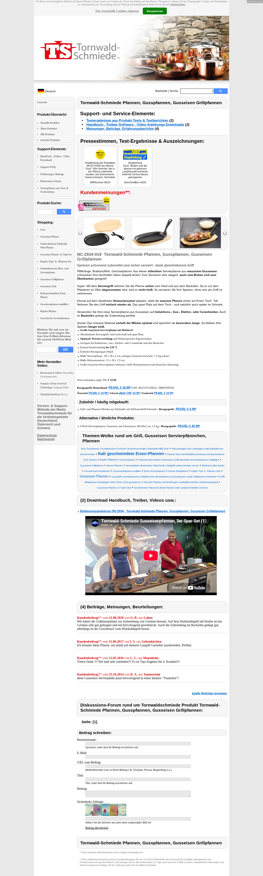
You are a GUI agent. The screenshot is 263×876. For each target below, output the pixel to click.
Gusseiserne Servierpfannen (55, 318)
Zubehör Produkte (50, 140)
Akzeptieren (154, 11)
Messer (54, 394)
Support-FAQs (48, 167)
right (225, 233)
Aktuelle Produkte (50, 122)
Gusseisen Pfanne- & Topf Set (56, 254)
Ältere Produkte (48, 128)
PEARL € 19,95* (164, 393)
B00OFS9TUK (166, 387)
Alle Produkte (47, 134)
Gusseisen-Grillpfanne (52, 279)
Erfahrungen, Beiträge (52, 174)
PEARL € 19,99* (119, 387)
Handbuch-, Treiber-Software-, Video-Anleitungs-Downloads (135, 125)
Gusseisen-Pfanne (49, 236)
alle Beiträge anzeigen (211, 693)
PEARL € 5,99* (186, 409)
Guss (43, 229)
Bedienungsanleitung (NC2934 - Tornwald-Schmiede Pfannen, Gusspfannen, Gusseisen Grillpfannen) (152, 511)
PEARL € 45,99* (189, 426)
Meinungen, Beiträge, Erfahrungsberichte (120, 129)
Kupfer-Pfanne (48, 311)
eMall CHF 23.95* (129, 393)
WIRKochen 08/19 (100, 182)
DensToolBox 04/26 (135, 182)
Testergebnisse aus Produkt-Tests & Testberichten (127, 120)
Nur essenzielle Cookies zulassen (117, 11)
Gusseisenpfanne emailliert (54, 304)
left (80, 233)
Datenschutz (177, 4)
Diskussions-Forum (50, 181)
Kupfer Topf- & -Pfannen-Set (55, 261)
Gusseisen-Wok (48, 286)
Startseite (161, 90)
